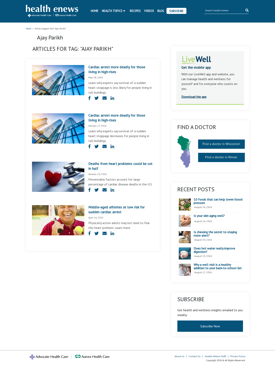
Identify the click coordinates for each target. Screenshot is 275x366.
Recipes (135, 11)
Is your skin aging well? (209, 216)
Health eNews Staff (215, 356)
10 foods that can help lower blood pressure (218, 201)
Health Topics (112, 11)
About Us (179, 356)
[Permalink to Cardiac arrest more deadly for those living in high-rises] (58, 80)
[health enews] (52, 11)
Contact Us (195, 356)
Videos (149, 11)
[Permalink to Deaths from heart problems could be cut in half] (58, 176)
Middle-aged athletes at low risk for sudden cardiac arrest (116, 209)
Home (94, 11)
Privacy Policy (237, 356)
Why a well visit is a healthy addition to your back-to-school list (218, 266)
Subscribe (176, 11)
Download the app (194, 97)
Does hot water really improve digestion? (214, 250)
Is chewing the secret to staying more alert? (215, 233)
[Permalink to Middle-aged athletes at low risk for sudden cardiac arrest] (58, 220)
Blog (160, 11)
